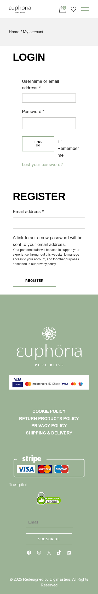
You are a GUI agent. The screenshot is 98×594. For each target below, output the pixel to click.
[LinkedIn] (69, 552)
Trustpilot (18, 484)
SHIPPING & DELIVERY (49, 433)
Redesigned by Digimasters (46, 579)
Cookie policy (49, 411)
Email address (37, 211)
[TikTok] (59, 552)
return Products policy (49, 419)
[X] (49, 552)
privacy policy (46, 264)
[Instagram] (39, 552)
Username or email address (40, 84)
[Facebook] (29, 552)
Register (34, 281)
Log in (38, 143)
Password (42, 111)
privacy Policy (49, 426)
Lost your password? (42, 165)
